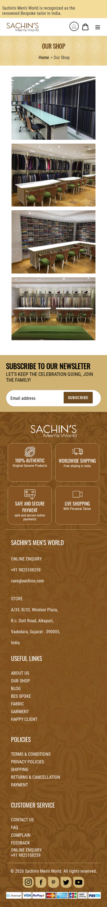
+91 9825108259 (26, 570)
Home (44, 57)
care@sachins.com (27, 581)
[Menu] (97, 26)
